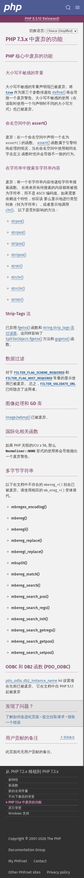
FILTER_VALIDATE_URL (58, 384)
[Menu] (77, 7)
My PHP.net (17, 861)
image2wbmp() (18, 417)
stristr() (17, 299)
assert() (43, 143)
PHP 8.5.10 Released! (42, 18)
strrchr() (18, 288)
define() (58, 92)
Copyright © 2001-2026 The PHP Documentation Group (34, 844)
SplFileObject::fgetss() (24, 339)
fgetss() (24, 327)
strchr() (17, 277)
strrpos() (18, 232)
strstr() (16, 266)
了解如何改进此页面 (22, 717)
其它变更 (14, 808)
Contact (40, 861)
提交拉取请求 (53, 717)
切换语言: (37, 30)
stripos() (18, 243)
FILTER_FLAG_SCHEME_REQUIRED (39, 373)
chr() (9, 210)
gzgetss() (62, 339)
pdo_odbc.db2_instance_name (31, 680)
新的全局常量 (18, 791)
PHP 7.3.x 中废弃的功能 (25, 802)
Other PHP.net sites (24, 872)
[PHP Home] (13, 7)
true (9, 93)
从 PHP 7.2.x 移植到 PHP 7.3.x (32, 771)
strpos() (17, 221)
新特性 (13, 780)
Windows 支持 (18, 813)
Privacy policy (58, 872)
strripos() (18, 255)
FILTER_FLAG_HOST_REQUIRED (29, 378)
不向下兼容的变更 (21, 797)
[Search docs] (68, 7)
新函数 (13, 785)
